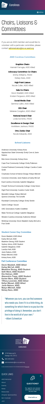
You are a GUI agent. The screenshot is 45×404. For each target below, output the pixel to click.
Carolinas (14, 5)
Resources (5, 392)
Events (4, 385)
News (3, 389)
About (4, 382)
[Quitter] (40, 376)
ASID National (6, 379)
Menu (41, 12)
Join (3, 401)
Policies (27, 366)
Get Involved (6, 398)
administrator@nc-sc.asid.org (21, 48)
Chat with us (32, 397)
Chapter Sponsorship (9, 395)
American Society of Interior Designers (5, 5)
